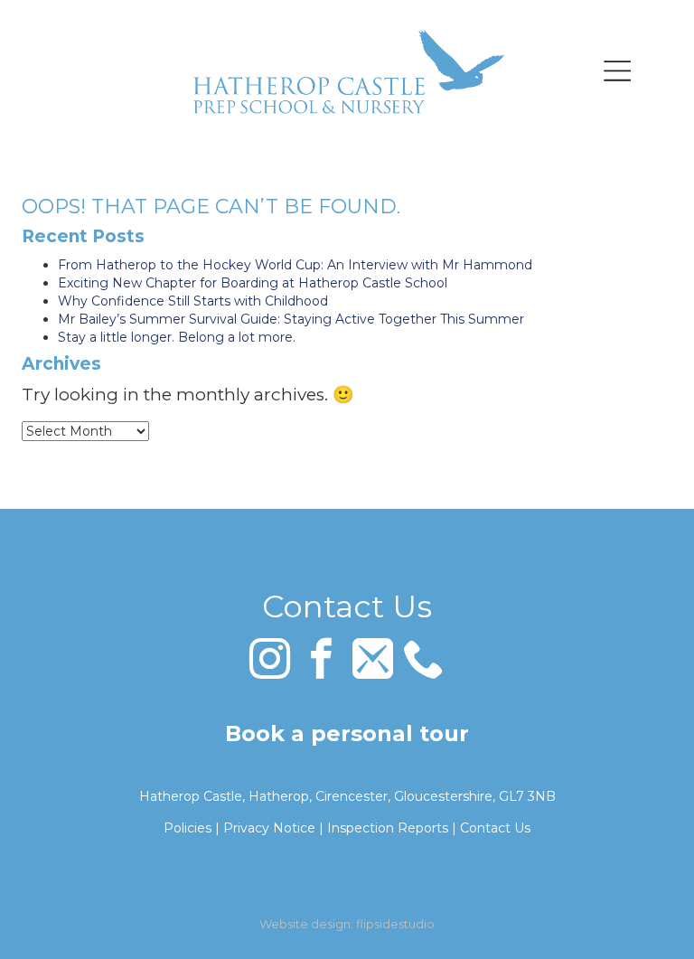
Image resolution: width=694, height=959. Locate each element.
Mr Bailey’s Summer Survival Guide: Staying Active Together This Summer (291, 319)
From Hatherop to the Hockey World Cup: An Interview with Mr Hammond (295, 265)
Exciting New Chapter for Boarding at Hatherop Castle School (252, 283)
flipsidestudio (395, 924)
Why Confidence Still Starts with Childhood (193, 301)
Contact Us (495, 828)
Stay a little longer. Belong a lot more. (176, 337)
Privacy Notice (269, 828)
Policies (187, 828)
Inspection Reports (387, 828)
